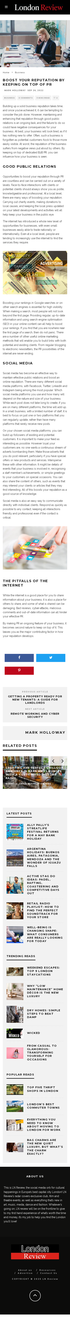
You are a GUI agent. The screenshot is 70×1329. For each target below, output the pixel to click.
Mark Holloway (15, 90)
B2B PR (42, 152)
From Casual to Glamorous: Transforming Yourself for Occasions (42, 1052)
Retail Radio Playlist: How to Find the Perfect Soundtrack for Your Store (43, 910)
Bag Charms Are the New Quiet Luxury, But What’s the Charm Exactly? (45, 1146)
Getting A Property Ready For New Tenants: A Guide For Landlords (35, 699)
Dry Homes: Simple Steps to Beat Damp (43, 1014)
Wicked (33, 1033)
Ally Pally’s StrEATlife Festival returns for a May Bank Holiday (43, 831)
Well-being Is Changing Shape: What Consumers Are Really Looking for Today (45, 934)
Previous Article (35, 692)
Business (9, 98)
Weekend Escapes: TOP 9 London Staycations (43, 971)
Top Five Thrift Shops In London (42, 1089)
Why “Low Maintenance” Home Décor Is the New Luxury (45, 991)
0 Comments (26, 98)
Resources (47, 1270)
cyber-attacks (40, 608)
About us (25, 1270)
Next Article (35, 709)
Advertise (25, 1273)
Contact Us (48, 1273)
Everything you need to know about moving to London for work (43, 1125)
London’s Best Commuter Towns (43, 1106)
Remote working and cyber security (35, 715)
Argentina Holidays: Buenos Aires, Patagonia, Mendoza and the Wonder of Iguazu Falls (44, 857)
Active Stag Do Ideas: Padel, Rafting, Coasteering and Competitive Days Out (43, 884)
